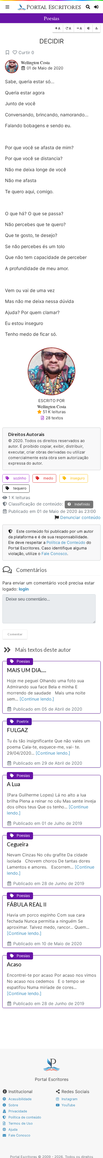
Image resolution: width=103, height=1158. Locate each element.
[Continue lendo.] (37, 699)
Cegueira (17, 844)
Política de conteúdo (24, 1117)
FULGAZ (17, 730)
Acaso (14, 964)
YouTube (67, 1105)
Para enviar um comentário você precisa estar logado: (48, 586)
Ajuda (12, 1129)
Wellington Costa (35, 62)
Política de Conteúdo (65, 542)
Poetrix (23, 721)
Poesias (51, 18)
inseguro (77, 478)
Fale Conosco (54, 553)
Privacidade (17, 1111)
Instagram (68, 1099)
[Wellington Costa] (51, 370)
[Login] (96, 7)
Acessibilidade (19, 1099)
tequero (19, 488)
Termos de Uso (20, 1123)
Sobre (12, 1105)
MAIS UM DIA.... (26, 670)
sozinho (19, 478)
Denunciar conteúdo (80, 517)
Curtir (26, 52)
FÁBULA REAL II (26, 904)
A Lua (13, 784)
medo (47, 478)
